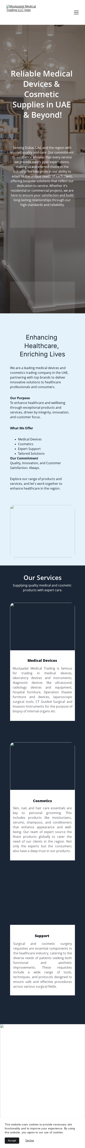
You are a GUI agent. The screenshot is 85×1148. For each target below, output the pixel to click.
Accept (12, 1140)
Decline (30, 1140)
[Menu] (76, 12)
